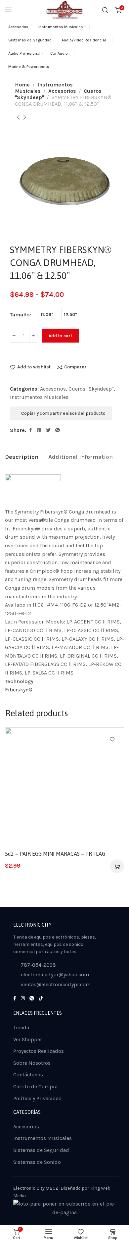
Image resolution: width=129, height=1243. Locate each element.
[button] (117, 866)
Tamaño (19, 314)
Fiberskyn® (18, 689)
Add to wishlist (34, 367)
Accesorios (62, 91)
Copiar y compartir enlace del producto (63, 413)
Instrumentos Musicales (39, 397)
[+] (33, 336)
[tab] (21, 457)
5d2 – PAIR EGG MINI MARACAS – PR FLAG (55, 854)
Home (22, 84)
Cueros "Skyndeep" (91, 389)
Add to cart (60, 335)
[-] (14, 336)
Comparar (75, 367)
